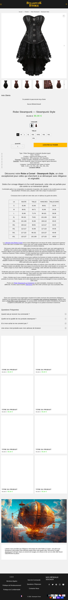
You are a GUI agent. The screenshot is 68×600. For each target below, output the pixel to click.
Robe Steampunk (19, 283)
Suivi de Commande (34, 580)
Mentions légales (11, 581)
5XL (49, 134)
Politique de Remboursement (12, 585)
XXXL (38, 134)
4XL (44, 134)
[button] (34, 76)
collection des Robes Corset (13, 243)
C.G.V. (12, 577)
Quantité (17, 143)
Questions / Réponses (34, 584)
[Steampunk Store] (34, 4)
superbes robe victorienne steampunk (45, 299)
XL (28, 134)
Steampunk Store (36, 596)
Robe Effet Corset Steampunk (16, 301)
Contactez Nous (34, 588)
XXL (33, 134)
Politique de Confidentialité (11, 589)
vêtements (29, 284)
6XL (33, 138)
